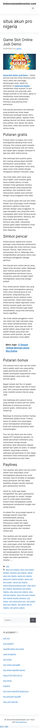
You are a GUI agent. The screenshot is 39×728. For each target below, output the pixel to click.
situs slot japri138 (10, 702)
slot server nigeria (17, 608)
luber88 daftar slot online (13, 649)
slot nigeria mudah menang (14, 598)
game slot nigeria (20, 582)
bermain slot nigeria (18, 573)
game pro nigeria (22, 86)
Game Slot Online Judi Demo (18, 41)
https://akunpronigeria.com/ (14, 586)
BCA (2, 727)
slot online (7, 660)
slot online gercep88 (11, 665)
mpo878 (6, 686)
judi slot (6, 638)
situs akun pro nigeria (19, 592)
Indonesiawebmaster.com (19, 3)
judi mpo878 (8, 644)
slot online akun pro (17, 601)
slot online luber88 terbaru (14, 670)
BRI (6, 727)
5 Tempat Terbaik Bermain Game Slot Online (17, 347)
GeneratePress (21, 722)
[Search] (33, 620)
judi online (7, 681)
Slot (7, 566)
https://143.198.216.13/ (12, 675)
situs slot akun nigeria (26, 595)
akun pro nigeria (12, 570)
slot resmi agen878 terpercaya (15, 691)
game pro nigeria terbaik (13, 579)
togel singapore (9, 654)
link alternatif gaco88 (12, 697)
